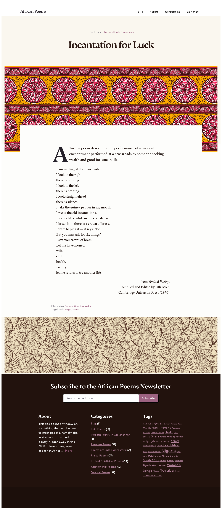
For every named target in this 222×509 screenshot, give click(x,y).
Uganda (147, 465)
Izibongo (166, 441)
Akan (168, 424)
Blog (94, 424)
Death (169, 432)
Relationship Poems (103, 467)
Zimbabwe (149, 475)
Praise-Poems (99, 456)
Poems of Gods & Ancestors (119, 32)
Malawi (174, 445)
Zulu (159, 476)
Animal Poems (159, 428)
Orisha (152, 456)
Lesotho (146, 446)
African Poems (33, 11)
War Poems (159, 465)
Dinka (176, 433)
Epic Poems (98, 429)
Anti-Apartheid (174, 428)
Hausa (163, 437)
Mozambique (154, 452)
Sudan (163, 461)
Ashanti (146, 433)
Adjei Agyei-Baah (156, 424)
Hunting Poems (175, 437)
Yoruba (75, 309)
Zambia (177, 471)
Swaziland (179, 461)
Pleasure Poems (101, 444)
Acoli (145, 424)
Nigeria (168, 451)
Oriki (145, 457)
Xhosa (156, 471)
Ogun (178, 452)
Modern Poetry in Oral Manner (110, 435)
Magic (68, 309)
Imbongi (159, 441)
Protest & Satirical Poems (107, 461)
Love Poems (163, 445)
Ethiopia (146, 437)
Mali (145, 452)
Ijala (153, 441)
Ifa (144, 441)
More (68, 450)
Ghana (155, 436)
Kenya (175, 441)
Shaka (158, 457)
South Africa (151, 460)
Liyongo (153, 446)
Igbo (148, 441)
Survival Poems (100, 472)
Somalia (174, 456)
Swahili (170, 461)
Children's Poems (157, 433)
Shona (165, 456)
